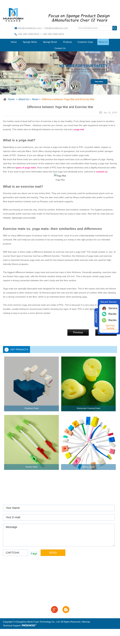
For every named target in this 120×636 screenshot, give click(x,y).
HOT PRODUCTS (19, 349)
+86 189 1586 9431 (28, 34)
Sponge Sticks (30, 42)
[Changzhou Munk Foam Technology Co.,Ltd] (13, 15)
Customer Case (85, 42)
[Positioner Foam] (31, 383)
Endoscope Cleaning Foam (88, 408)
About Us (103, 42)
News (35, 99)
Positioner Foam (31, 408)
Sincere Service (108, 301)
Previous (78, 332)
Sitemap (86, 621)
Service (112, 308)
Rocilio (112, 320)
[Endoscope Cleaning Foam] (88, 383)
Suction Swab (31, 467)
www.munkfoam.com (21, 576)
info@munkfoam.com (29, 28)
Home (14, 42)
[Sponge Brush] (88, 442)
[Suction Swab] (31, 442)
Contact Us (60, 48)
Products (67, 42)
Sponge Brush (50, 42)
